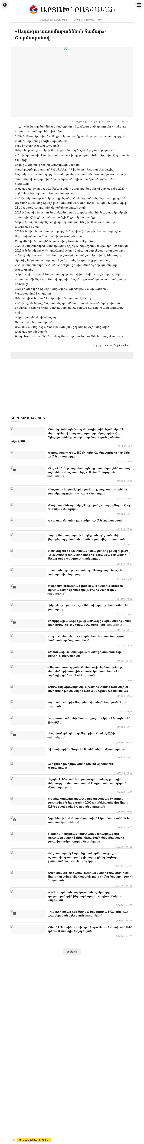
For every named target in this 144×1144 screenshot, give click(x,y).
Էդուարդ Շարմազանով (116, 345)
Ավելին (72, 952)
